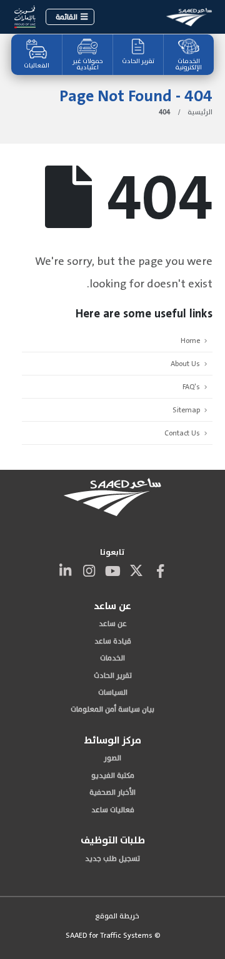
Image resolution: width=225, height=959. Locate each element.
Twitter (136, 570)
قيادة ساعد (112, 641)
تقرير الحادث (138, 61)
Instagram (88, 570)
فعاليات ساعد (112, 809)
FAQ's (191, 386)
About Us (185, 363)
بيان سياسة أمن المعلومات (112, 709)
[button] (70, 17)
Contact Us (182, 433)
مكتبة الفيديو (112, 775)
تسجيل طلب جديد (112, 858)
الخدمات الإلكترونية (189, 64)
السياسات (113, 692)
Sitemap (186, 410)
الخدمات (112, 658)
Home (190, 340)
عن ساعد (113, 623)
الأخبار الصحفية (112, 792)
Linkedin (65, 570)
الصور (112, 758)
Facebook (160, 570)
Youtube (112, 570)
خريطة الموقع (117, 916)
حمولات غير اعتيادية (87, 64)
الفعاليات (36, 66)
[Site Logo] (189, 16)
